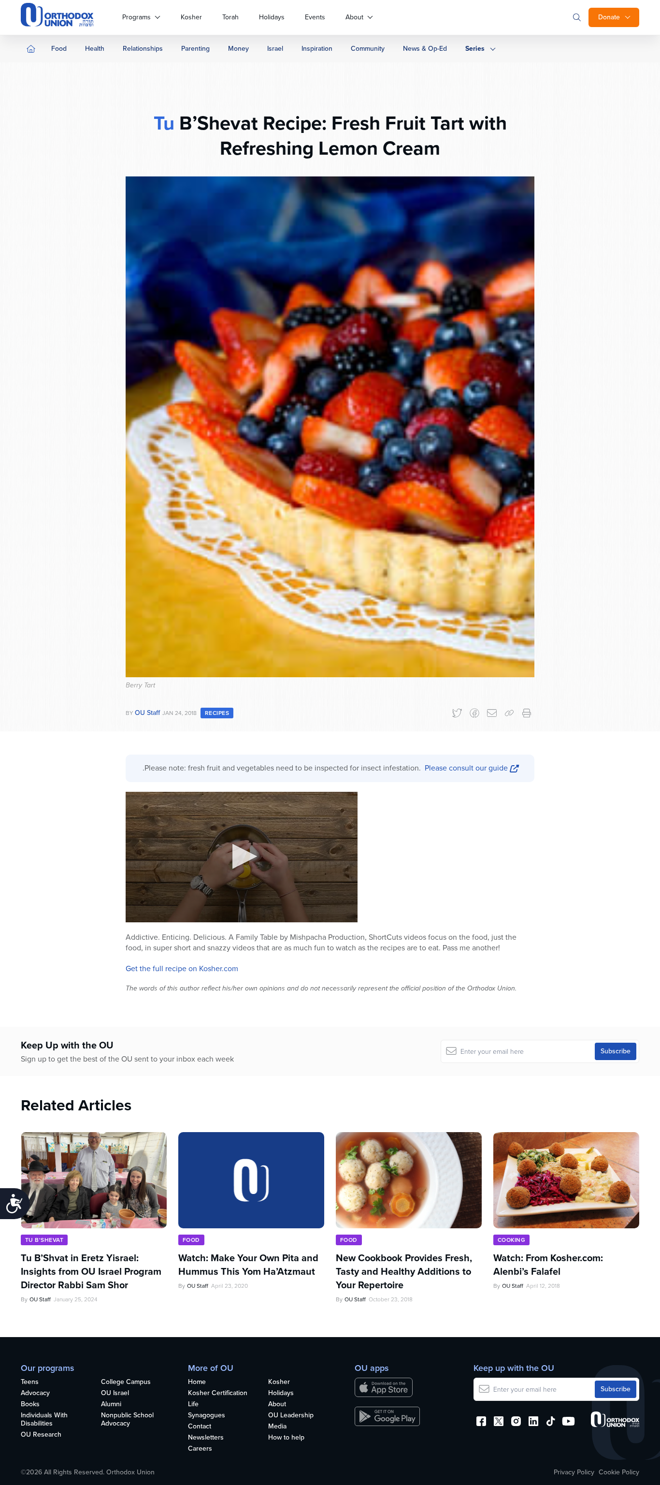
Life (193, 1404)
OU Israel (115, 1393)
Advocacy (35, 1393)
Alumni (111, 1404)
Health (94, 49)
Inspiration (316, 49)
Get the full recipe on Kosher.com (182, 968)
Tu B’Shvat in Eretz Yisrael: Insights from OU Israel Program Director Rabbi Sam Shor (91, 1271)
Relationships (143, 49)
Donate (609, 17)
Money (238, 49)
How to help (286, 1437)
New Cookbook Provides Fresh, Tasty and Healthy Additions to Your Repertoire (404, 1271)
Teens (30, 1382)
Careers (200, 1449)
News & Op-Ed (425, 49)
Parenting (195, 49)
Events (315, 17)
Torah (230, 17)
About (354, 17)
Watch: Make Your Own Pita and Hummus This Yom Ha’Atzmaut (248, 1264)
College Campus (126, 1382)
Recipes (217, 713)
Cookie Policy (619, 1472)
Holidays (272, 17)
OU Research (41, 1435)
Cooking (511, 1240)
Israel (275, 49)
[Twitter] (457, 713)
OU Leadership (291, 1415)
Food (59, 49)
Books (30, 1404)
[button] (241, 856)
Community (368, 49)
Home (197, 1382)
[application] (242, 857)
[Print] (526, 713)
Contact (199, 1426)
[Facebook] (474, 713)
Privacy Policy (574, 1472)
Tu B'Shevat (44, 1240)
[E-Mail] (492, 713)
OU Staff (147, 713)
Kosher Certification (217, 1393)
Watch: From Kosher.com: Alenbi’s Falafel (548, 1264)
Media (277, 1426)
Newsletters (206, 1437)
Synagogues (206, 1415)
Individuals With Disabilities (44, 1419)
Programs (136, 17)
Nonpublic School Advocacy (127, 1419)
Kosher (191, 17)
